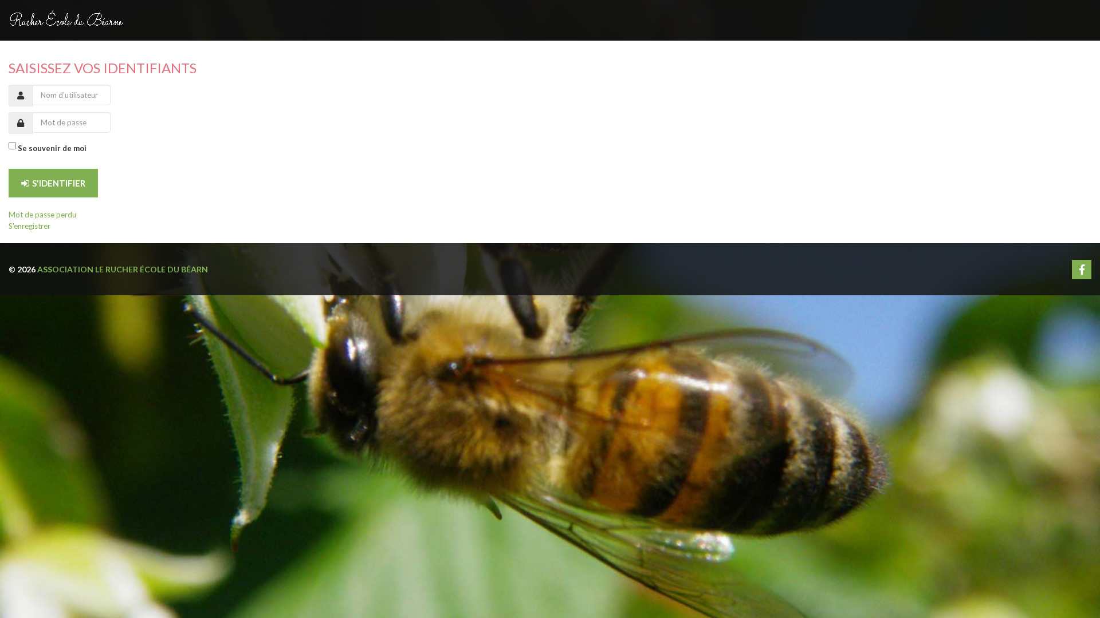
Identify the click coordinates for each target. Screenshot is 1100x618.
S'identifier (58, 183)
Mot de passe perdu (42, 214)
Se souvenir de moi (52, 148)
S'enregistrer (29, 226)
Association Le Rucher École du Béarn (122, 269)
